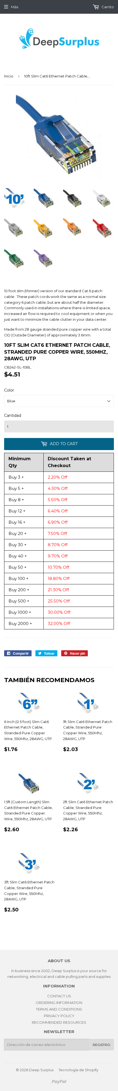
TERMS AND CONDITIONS (59, 1009)
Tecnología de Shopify (78, 1070)
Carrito (107, 7)
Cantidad (12, 415)
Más (14, 7)
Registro (101, 1045)
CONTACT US (59, 996)
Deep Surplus (41, 1070)
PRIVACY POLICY (59, 1016)
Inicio (8, 76)
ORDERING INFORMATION (59, 1002)
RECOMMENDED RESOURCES (59, 1022)
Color (9, 390)
